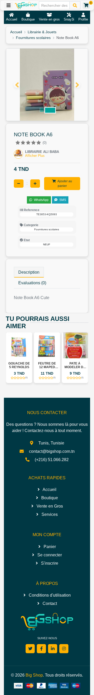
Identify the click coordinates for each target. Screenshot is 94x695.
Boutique (49, 498)
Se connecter (49, 555)
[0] (86, 5)
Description (28, 272)
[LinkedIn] (52, 648)
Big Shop (34, 675)
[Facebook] (41, 648)
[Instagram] (63, 648)
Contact (49, 603)
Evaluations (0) (32, 283)
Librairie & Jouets (42, 32)
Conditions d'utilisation (49, 595)
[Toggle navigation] (8, 5)
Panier (49, 546)
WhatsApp (41, 200)
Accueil (16, 32)
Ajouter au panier (64, 183)
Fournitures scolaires (33, 38)
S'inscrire (49, 563)
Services (49, 514)
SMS (62, 200)
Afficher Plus (35, 156)
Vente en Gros (49, 506)
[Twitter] (30, 648)
